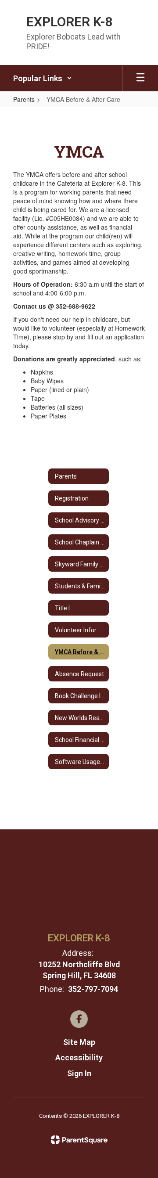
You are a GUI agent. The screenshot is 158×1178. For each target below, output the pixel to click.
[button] (42, 78)
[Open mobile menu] (140, 78)
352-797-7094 (93, 989)
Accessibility (79, 1057)
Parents (24, 99)
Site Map (79, 1042)
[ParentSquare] (79, 1139)
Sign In (79, 1073)
